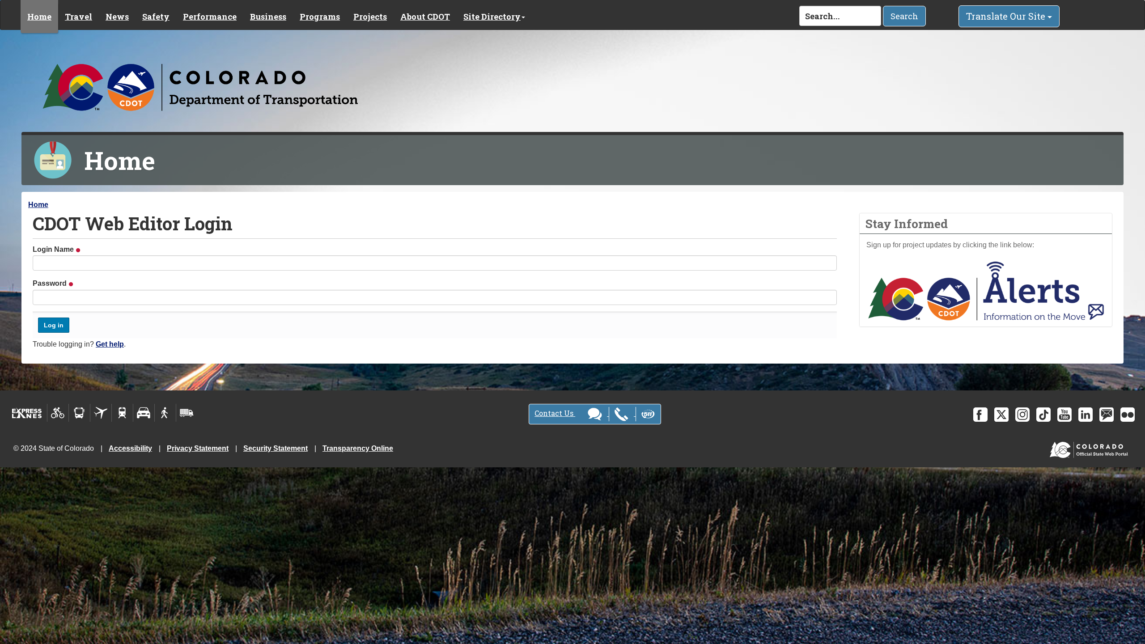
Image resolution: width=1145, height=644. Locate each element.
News (117, 16)
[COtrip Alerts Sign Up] (985, 290)
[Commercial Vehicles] (186, 413)
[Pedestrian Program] (165, 413)
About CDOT (425, 16)
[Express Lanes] (27, 413)
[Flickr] (1127, 414)
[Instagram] (1022, 414)
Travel (78, 16)
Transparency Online (357, 448)
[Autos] (144, 413)
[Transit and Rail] (79, 413)
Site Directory (492, 16)
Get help (110, 344)
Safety (156, 16)
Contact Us (554, 413)
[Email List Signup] (1106, 414)
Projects (370, 16)
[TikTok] (1043, 414)
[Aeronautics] (101, 413)
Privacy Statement (198, 448)
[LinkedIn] (1085, 414)
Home (39, 16)
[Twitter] (1001, 414)
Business (268, 16)
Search (904, 16)
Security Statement (275, 448)
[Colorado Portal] (1091, 448)
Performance (210, 16)
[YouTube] (1064, 414)
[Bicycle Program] (58, 413)
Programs (320, 16)
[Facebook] (980, 414)
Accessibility (130, 448)
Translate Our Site (1006, 16)
